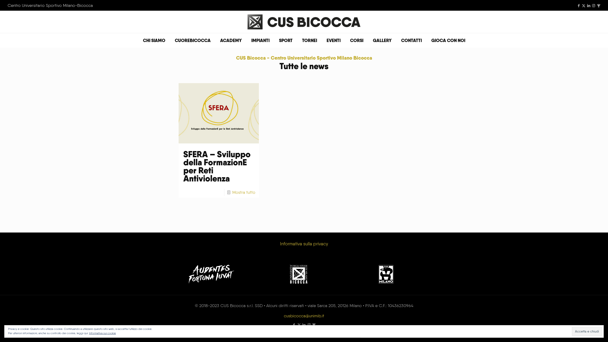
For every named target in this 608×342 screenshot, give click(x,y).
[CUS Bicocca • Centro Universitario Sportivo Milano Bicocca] (304, 22)
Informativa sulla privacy (304, 244)
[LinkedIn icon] (588, 6)
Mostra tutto (243, 192)
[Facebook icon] (578, 6)
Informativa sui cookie (102, 333)
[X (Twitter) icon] (583, 6)
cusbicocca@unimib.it (304, 315)
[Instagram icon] (593, 6)
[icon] (598, 6)
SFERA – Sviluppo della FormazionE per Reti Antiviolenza (217, 166)
